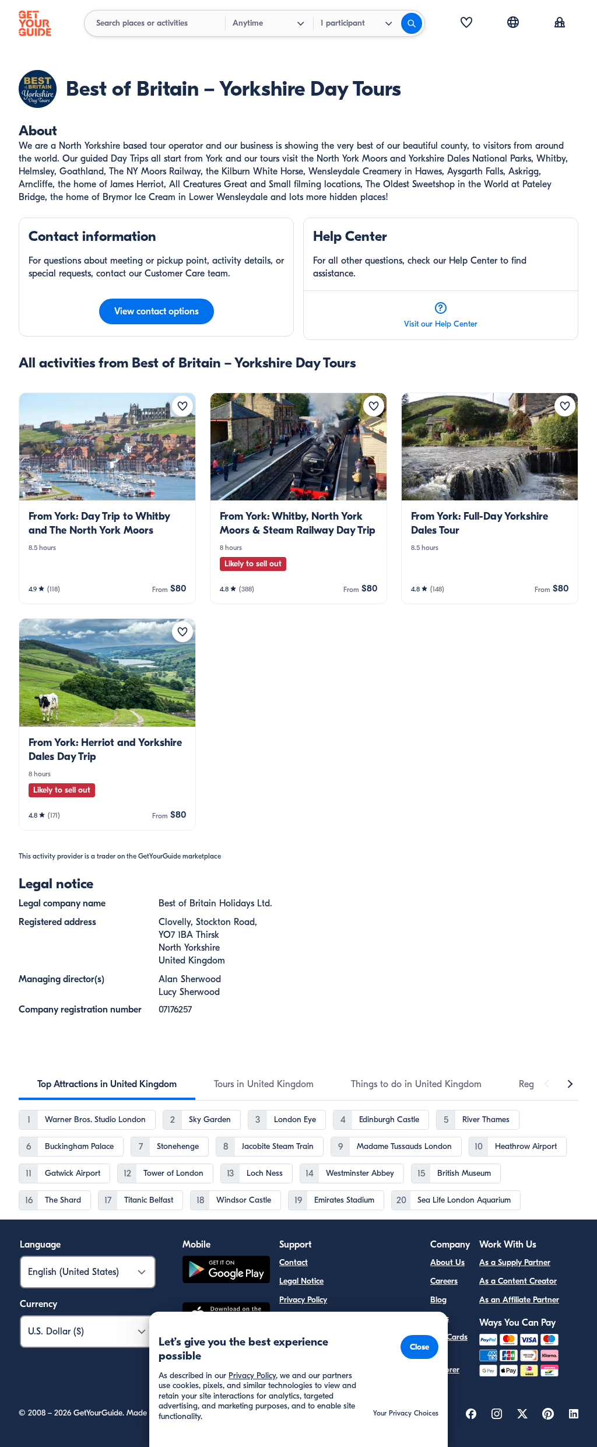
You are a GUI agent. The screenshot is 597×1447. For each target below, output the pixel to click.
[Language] (513, 22)
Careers (444, 1281)
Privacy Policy (303, 1300)
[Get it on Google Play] (226, 1271)
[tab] (107, 1084)
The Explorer (444, 1363)
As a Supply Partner (514, 1262)
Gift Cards (449, 1337)
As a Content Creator (518, 1281)
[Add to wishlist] (182, 405)
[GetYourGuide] (35, 23)
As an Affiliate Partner (519, 1300)
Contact (293, 1262)
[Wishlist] (466, 23)
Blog (438, 1300)
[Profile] (559, 23)
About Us (447, 1262)
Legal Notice (301, 1281)
